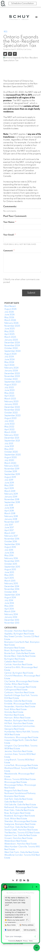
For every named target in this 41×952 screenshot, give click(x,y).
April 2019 (9, 488)
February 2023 (11, 402)
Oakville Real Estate (13, 802)
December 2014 (11, 586)
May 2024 (9, 362)
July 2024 (9, 357)
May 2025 (9, 332)
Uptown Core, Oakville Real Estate (20, 835)
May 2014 (8, 606)
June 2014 (9, 603)
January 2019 (10, 497)
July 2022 (9, 421)
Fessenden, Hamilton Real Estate (19, 707)
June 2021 (9, 446)
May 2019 (8, 486)
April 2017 (9, 530)
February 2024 (11, 368)
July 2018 (8, 505)
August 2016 (10, 547)
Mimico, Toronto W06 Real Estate (20, 779)
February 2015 (11, 584)
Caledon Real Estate (13, 662)
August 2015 (10, 570)
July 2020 (9, 460)
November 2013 (11, 623)
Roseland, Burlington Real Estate (19, 816)
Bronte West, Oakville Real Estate (20, 656)
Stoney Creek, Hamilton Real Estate (21, 830)
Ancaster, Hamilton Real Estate (18, 631)
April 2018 (9, 511)
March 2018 (9, 514)
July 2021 (8, 444)
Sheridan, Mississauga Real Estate (20, 821)
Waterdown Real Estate (15, 841)
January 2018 (10, 519)
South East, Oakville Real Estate (19, 827)
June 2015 (9, 572)
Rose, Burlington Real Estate (17, 813)
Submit (31, 293)
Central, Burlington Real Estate (18, 673)
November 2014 (11, 589)
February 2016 (11, 558)
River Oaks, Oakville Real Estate (19, 810)
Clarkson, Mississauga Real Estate (20, 687)
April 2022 (9, 430)
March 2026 (10, 320)
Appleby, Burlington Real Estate (19, 634)
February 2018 (11, 516)
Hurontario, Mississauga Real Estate (21, 737)
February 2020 (11, 466)
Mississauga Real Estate (15, 782)
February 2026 (11, 323)
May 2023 (9, 393)
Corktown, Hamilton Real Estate (19, 693)
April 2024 (9, 365)
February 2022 (11, 435)
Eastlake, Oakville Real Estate (18, 701)
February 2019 (11, 494)
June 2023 (9, 390)
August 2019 (10, 477)
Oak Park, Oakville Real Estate (18, 799)
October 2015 (10, 564)
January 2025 (11, 340)
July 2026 (9, 312)
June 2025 (9, 329)
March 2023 (10, 399)
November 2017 (11, 522)
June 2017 (9, 528)
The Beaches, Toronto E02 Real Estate (22, 833)
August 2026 (10, 309)
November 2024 (12, 346)
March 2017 (9, 533)
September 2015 (12, 567)
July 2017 (8, 525)
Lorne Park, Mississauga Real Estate (21, 765)
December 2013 (11, 620)
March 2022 (10, 432)
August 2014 (10, 598)
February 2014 (11, 614)
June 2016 (9, 553)
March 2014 (9, 612)
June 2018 (9, 508)
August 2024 (10, 354)
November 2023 (12, 376)
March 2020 (10, 463)
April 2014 (9, 609)
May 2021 (8, 449)
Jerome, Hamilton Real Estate (18, 751)
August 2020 (10, 457)
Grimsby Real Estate (13, 712)
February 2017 (11, 536)
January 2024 (11, 371)
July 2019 (8, 480)
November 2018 (11, 500)
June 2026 (9, 315)
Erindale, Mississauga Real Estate (20, 704)
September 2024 (12, 351)
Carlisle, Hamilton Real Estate (18, 665)
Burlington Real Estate (14, 659)
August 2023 (10, 385)
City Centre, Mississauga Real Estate (21, 681)
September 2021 (12, 441)
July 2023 (9, 388)
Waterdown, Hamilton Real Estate (20, 844)
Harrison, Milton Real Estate (17, 718)
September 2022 (12, 416)
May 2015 (9, 575)
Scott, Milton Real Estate (15, 819)
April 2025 (9, 334)
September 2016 (12, 544)
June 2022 (9, 424)
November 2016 (11, 539)
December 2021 (11, 438)
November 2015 (11, 561)
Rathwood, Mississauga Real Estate (21, 807)
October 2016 (10, 542)
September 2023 (12, 382)
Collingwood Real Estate (15, 690)
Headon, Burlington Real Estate (19, 721)
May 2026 (9, 318)
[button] (13, 880)
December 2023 (12, 374)
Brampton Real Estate (14, 648)
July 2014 (8, 600)
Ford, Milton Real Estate (15, 709)
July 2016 (8, 550)
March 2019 (9, 491)
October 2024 (11, 348)
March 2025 (10, 337)
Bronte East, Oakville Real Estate (19, 653)
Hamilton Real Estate (14, 715)
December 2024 (12, 343)
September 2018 (12, 502)
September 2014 (12, 595)
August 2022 (10, 418)
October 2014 (10, 592)
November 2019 (11, 469)
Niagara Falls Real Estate (16, 791)
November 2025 (12, 326)
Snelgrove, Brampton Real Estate (20, 824)
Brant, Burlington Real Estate (17, 651)
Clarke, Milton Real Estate (16, 684)
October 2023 (11, 379)
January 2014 (10, 617)
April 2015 (9, 578)
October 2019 (10, 471)
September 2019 (12, 474)
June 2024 (9, 360)
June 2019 (9, 483)
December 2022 (12, 407)
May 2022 (9, 427)
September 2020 (12, 455)
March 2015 (9, 581)
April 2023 (9, 396)
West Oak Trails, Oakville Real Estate (21, 852)
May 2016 (8, 556)
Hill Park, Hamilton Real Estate (18, 723)
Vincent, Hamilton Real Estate (18, 838)
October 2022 (11, 413)
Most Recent (10, 306)
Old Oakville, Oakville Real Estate (20, 805)
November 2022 (12, 410)
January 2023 (11, 404)
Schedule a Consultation (22, 3)
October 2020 (11, 452)
